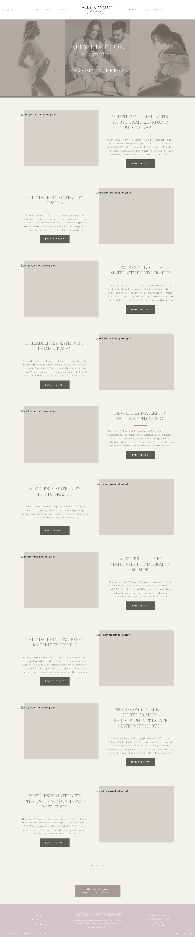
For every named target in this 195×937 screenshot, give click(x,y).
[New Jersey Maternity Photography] (133, 510)
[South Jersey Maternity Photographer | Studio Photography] (58, 141)
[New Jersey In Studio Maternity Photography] (58, 292)
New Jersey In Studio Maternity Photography (140, 270)
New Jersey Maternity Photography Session (140, 415)
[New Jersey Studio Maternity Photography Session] (58, 583)
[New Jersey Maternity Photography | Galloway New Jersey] (133, 817)
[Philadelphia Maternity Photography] (133, 365)
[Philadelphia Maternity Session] (133, 219)
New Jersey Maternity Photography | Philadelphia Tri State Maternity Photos (140, 718)
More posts (97, 865)
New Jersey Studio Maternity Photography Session (140, 564)
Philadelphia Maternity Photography (55, 345)
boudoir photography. (157, 925)
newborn (148, 922)
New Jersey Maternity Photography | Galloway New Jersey (54, 801)
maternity (156, 922)
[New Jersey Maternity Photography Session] (58, 437)
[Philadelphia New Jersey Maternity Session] (133, 661)
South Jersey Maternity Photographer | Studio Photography (140, 122)
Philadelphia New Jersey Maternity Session (55, 642)
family (163, 922)
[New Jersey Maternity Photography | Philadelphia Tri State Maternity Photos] (58, 734)
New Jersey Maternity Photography (55, 491)
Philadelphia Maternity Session (55, 200)
